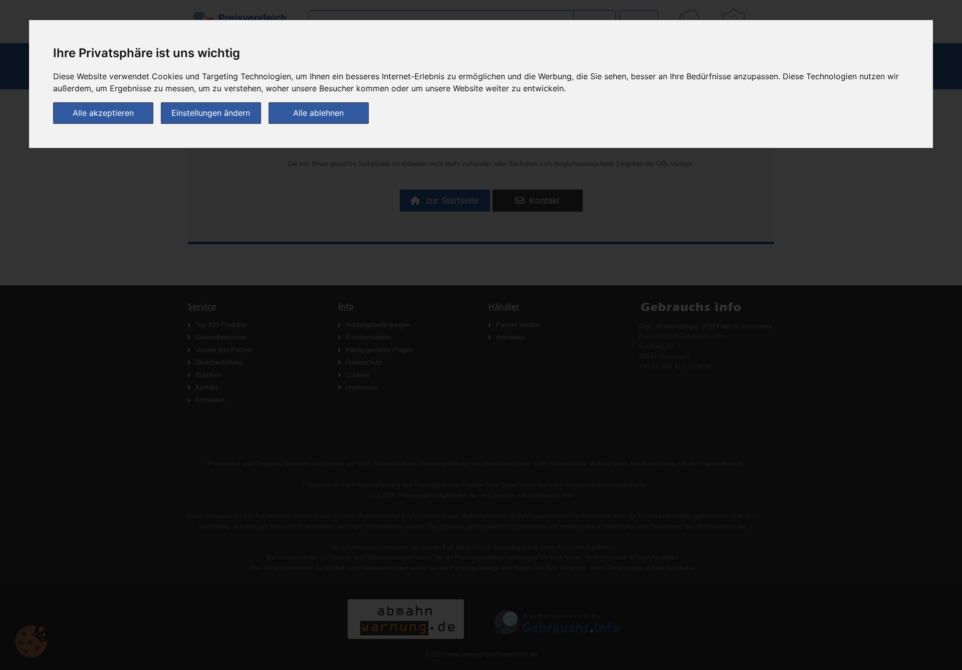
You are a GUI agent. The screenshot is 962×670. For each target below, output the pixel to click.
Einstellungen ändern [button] (210, 113)
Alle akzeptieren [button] (103, 113)
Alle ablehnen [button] (318, 113)
